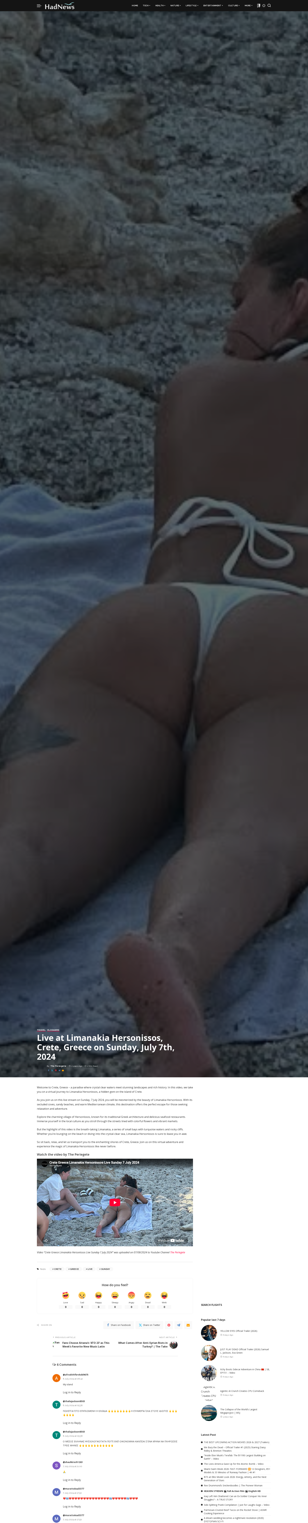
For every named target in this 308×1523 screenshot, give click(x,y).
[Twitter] (52, 1071)
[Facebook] (48, 1071)
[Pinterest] (56, 1071)
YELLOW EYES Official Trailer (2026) (238, 1330)
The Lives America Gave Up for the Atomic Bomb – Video (234, 1463)
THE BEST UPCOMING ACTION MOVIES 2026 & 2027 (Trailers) (236, 1442)
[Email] (63, 1071)
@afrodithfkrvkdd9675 (75, 1374)
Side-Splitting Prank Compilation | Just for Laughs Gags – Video (237, 1504)
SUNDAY (105, 1269)
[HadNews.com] (60, 5)
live (90, 1269)
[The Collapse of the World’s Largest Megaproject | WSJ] (209, 1413)
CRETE (57, 1269)
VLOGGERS (53, 1030)
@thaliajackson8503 (74, 1401)
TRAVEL (41, 1030)
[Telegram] (59, 1071)
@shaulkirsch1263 (73, 1462)
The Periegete (58, 1066)
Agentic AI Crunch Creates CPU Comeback (242, 1390)
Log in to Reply (72, 1392)
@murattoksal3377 (73, 1488)
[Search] (269, 5)
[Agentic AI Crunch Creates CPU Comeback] (209, 1393)
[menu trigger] (41, 5)
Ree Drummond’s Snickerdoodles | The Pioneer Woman (233, 1485)
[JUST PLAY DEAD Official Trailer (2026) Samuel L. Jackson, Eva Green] (209, 1353)
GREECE (74, 1269)
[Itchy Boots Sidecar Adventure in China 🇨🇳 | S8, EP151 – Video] (209, 1373)
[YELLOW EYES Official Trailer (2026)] (209, 1333)
